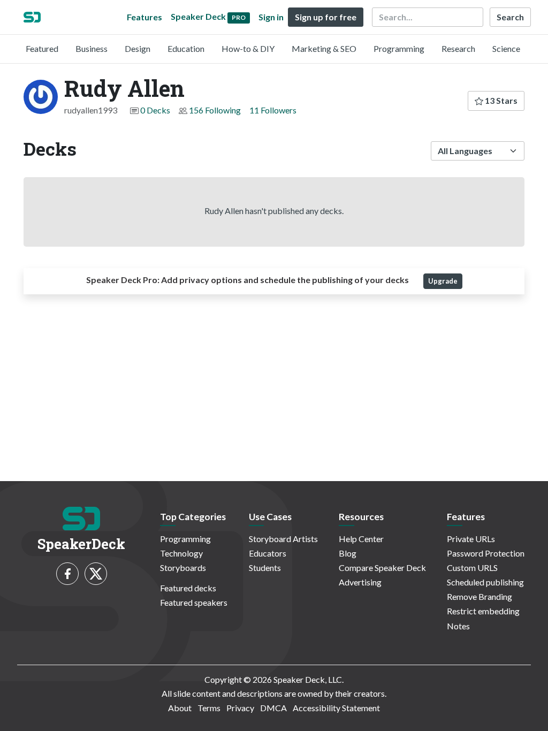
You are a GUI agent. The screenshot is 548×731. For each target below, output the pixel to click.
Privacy (240, 708)
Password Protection (485, 553)
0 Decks (155, 110)
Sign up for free (325, 17)
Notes (458, 626)
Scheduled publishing (485, 582)
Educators (267, 553)
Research (458, 48)
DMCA (273, 708)
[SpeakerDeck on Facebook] (67, 573)
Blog (347, 553)
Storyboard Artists (283, 539)
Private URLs (471, 539)
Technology (181, 553)
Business (91, 48)
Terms (208, 708)
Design (137, 48)
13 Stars (500, 100)
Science (506, 48)
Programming (399, 48)
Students (265, 567)
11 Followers (272, 110)
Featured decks (188, 588)
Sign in (271, 17)
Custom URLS (472, 567)
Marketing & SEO (324, 48)
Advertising (360, 582)
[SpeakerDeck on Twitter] (96, 573)
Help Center (361, 539)
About (180, 708)
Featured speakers (193, 602)
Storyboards (183, 567)
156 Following (215, 110)
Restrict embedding (483, 611)
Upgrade (443, 281)
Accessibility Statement (336, 708)
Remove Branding (479, 596)
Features (144, 17)
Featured (42, 48)
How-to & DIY (248, 48)
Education (186, 48)
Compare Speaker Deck (382, 567)
